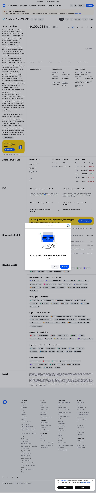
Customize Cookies (85, 482)
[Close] (92, 481)
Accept (82, 487)
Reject (65, 487)
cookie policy (64, 480)
